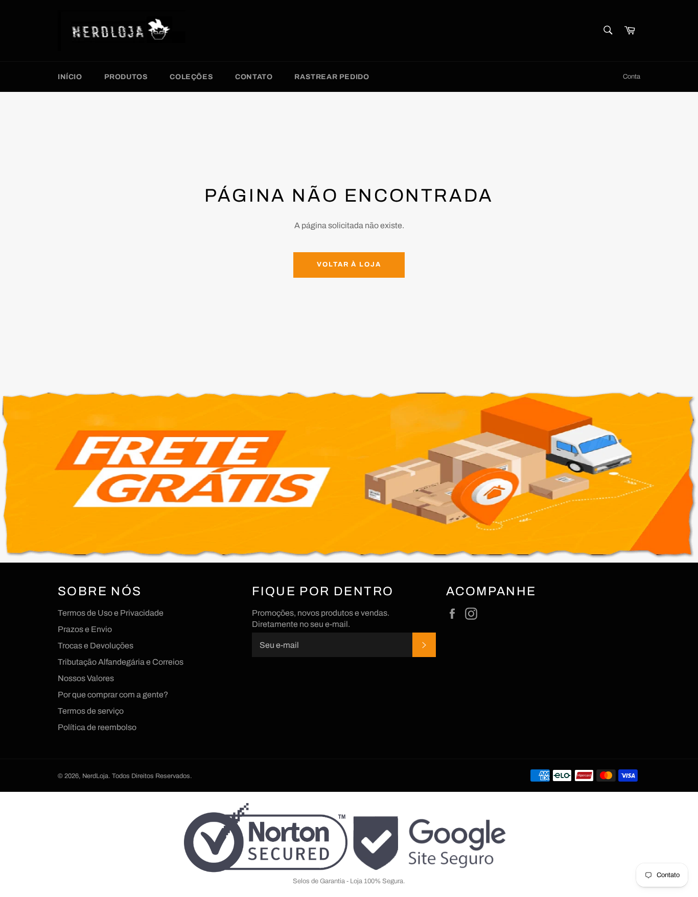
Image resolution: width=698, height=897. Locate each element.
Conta (631, 76)
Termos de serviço (91, 711)
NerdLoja (95, 776)
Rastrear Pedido (331, 77)
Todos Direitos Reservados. (152, 776)
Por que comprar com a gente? (113, 694)
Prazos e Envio (85, 629)
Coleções (191, 77)
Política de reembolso (97, 727)
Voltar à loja (349, 264)
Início (70, 77)
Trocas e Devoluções (95, 645)
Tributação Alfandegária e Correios (120, 662)
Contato (253, 77)
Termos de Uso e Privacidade (111, 613)
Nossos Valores (86, 678)
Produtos (126, 77)
